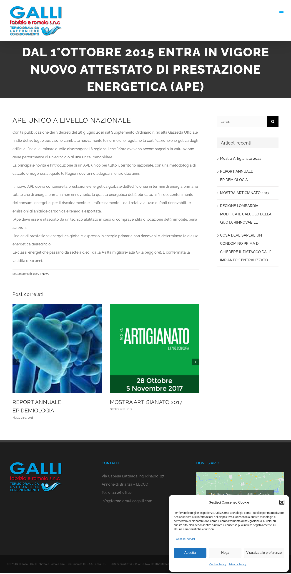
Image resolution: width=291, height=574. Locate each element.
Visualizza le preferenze (264, 552)
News (45, 273)
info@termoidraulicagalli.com (127, 501)
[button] (282, 502)
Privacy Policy (237, 564)
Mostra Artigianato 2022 (240, 158)
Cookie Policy (217, 564)
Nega (225, 552)
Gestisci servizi (185, 539)
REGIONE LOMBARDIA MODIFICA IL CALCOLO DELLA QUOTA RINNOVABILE (245, 214)
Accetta (190, 552)
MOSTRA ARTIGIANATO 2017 (146, 402)
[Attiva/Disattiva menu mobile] (281, 12)
